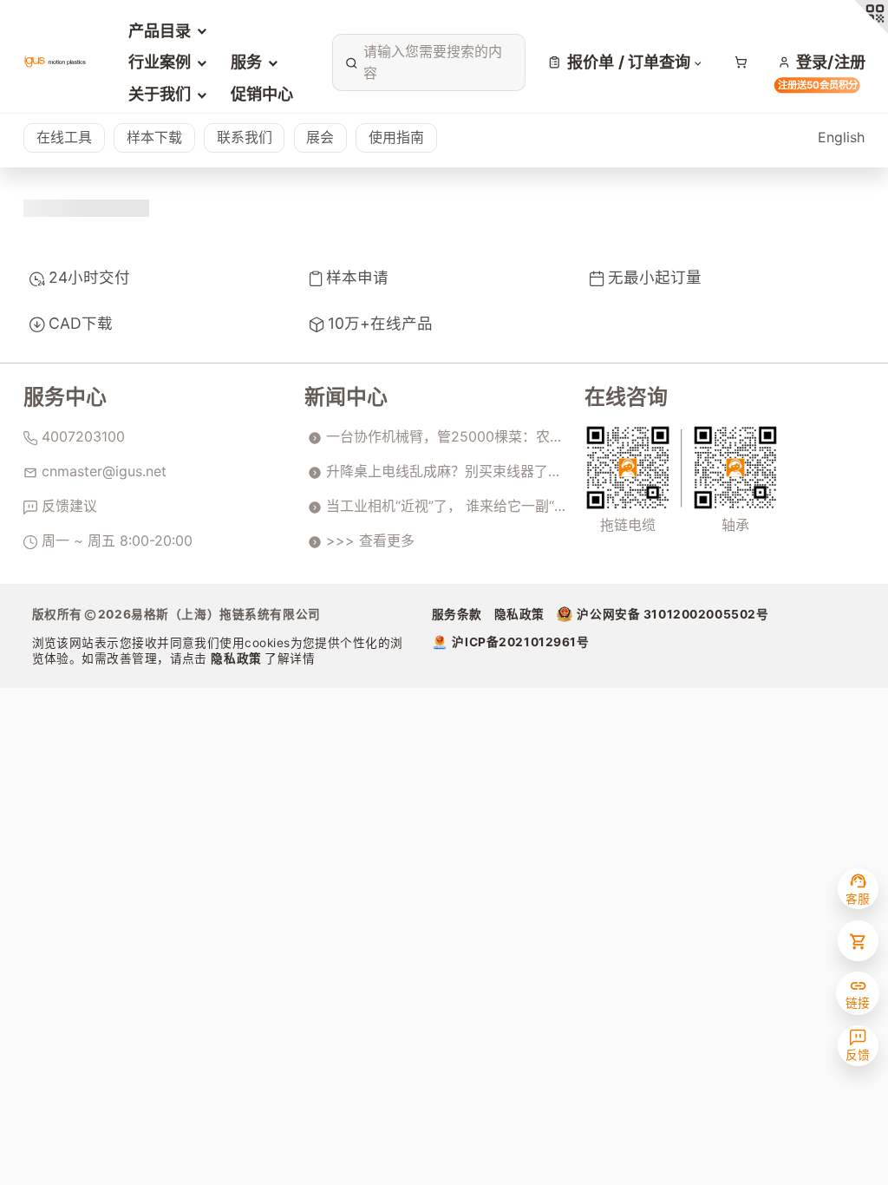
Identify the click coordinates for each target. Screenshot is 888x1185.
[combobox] (425, 62)
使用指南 (396, 137)
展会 (320, 137)
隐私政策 (237, 658)
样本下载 (154, 137)
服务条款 (457, 614)
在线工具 (64, 137)
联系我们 (244, 137)
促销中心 (262, 93)
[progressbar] (86, 208)
